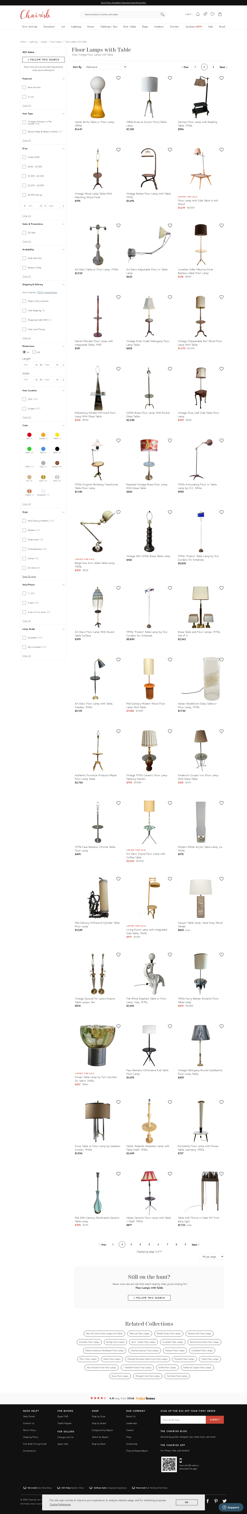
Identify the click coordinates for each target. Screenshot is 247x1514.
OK (187, 1502)
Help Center (29, 1416)
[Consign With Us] (205, 14)
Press (128, 1437)
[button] (212, 14)
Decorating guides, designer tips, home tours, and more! (188, 1436)
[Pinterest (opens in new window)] (216, 1500)
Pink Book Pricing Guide (34, 1444)
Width (25, 373)
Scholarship (131, 1444)
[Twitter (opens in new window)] (225, 1500)
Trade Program (65, 1423)
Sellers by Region (100, 1437)
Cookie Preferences (60, 1504)
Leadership (131, 1423)
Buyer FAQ (63, 1416)
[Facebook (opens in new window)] (208, 1500)
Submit (215, 1419)
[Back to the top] (239, 1495)
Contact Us (28, 1423)
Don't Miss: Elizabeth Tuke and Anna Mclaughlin (123, 2)
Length (26, 358)
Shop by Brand (99, 1423)
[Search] (162, 14)
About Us (130, 1416)
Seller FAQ (63, 1444)
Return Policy (29, 1430)
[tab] (43, 87)
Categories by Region (102, 1430)
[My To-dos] (198, 14)
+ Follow (43, 59)
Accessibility (29, 1450)
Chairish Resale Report (137, 1450)
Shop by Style (98, 1416)
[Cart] (220, 14)
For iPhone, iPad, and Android (175, 1450)
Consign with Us (65, 1437)
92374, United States (47, 292)
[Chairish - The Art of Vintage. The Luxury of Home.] (35, 14)
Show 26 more (29, 576)
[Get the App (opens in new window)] (169, 1464)
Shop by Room (98, 1444)
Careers (130, 1430)
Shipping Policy (30, 1437)
